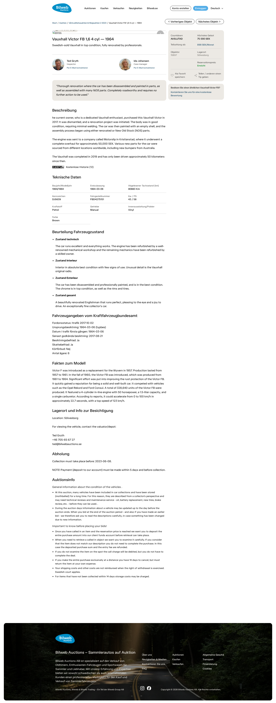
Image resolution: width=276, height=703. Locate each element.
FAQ (144, 668)
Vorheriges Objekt (179, 21)
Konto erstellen (180, 8)
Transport (208, 659)
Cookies (207, 668)
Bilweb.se (152, 8)
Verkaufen (118, 8)
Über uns (147, 654)
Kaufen (104, 8)
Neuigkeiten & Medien (154, 659)
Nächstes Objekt (209, 21)
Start (54, 23)
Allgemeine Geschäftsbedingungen (222, 654)
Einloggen (200, 8)
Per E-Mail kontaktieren (77, 68)
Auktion (62, 23)
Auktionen (90, 8)
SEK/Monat (205, 44)
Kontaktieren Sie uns (153, 664)
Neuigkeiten (135, 8)
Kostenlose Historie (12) (80, 167)
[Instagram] (142, 688)
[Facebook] (149, 688)
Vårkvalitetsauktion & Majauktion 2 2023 (88, 23)
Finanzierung (210, 664)
